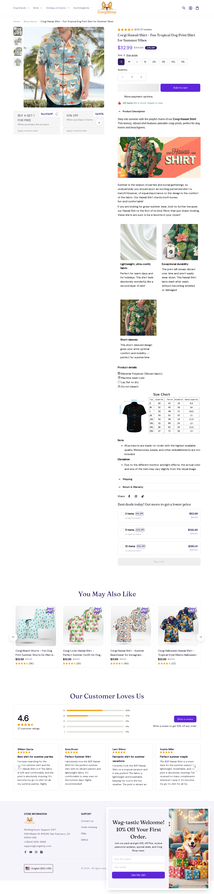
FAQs (83, 833)
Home (16, 21)
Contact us (87, 820)
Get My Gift (138, 875)
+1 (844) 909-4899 (35, 841)
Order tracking (89, 827)
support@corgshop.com (37, 846)
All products (30, 21)
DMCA (84, 839)
